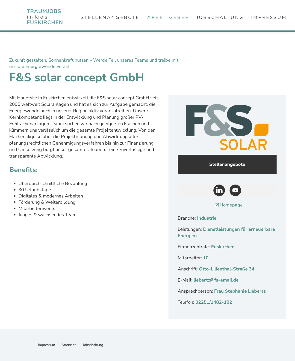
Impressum (269, 17)
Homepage (231, 205)
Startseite (69, 345)
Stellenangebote (110, 17)
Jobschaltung (220, 17)
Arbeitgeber (168, 17)
